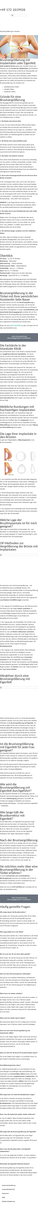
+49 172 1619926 (12, 10)
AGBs (3, 1197)
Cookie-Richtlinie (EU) (8, 1189)
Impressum (5, 1193)
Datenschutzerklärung (8, 1185)
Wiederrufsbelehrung (8, 1201)
